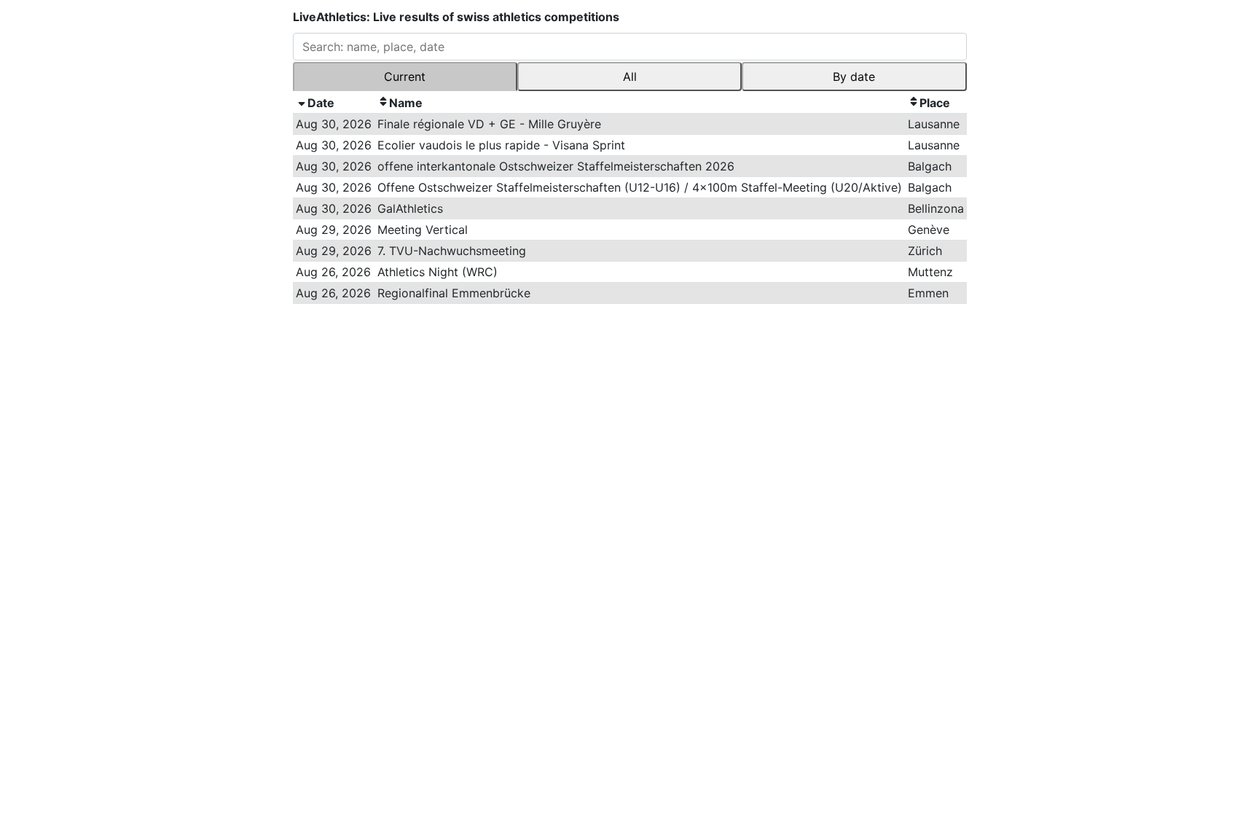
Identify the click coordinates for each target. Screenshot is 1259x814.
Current (404, 76)
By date (854, 76)
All (630, 76)
